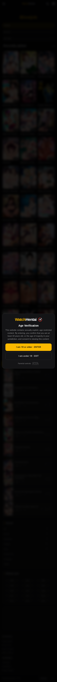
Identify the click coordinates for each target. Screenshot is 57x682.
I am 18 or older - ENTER (28, 347)
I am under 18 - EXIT (28, 356)
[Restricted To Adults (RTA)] (35, 363)
